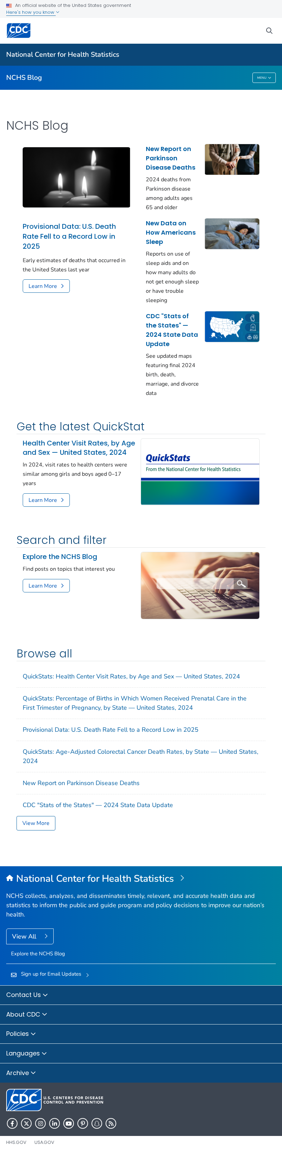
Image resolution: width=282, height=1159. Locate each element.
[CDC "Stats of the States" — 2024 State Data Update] (232, 326)
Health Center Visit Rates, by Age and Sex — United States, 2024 (79, 448)
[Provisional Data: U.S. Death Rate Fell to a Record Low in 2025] (76, 177)
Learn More (43, 286)
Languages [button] (24, 1053)
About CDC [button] (24, 1014)
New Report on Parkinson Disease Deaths (170, 158)
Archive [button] (18, 1073)
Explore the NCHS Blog (60, 556)
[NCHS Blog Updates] (200, 585)
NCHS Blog (24, 77)
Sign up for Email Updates (51, 973)
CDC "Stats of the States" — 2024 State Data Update (172, 330)
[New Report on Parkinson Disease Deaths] (232, 159)
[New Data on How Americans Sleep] (232, 233)
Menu (262, 78)
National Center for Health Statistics (62, 54)
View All (25, 936)
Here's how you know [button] (31, 12)
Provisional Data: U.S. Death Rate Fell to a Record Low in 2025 (69, 236)
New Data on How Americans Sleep (171, 232)
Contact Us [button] (24, 994)
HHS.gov (16, 1142)
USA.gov (44, 1142)
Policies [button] (18, 1033)
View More (36, 823)
